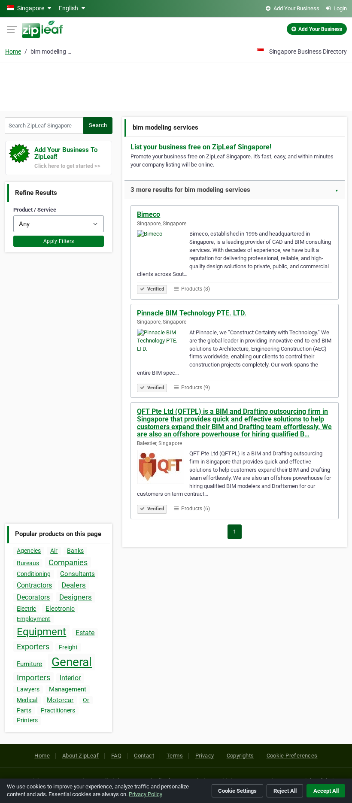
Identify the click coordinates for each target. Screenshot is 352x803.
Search (98, 125)
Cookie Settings (237, 791)
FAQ (116, 755)
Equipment (41, 632)
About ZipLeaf (80, 755)
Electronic (60, 608)
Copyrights (240, 755)
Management (67, 689)
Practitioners (58, 710)
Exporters (33, 646)
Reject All (285, 791)
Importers (33, 677)
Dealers (73, 585)
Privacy (204, 755)
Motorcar (60, 700)
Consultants (77, 574)
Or (86, 700)
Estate (85, 633)
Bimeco (148, 214)
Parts (24, 710)
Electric (26, 608)
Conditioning (34, 573)
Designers (75, 597)
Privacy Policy (145, 794)
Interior (70, 678)
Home (13, 51)
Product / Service (34, 209)
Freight (68, 647)
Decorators (33, 597)
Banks (75, 550)
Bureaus (28, 563)
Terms (175, 755)
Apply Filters (58, 241)
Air (54, 550)
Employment (33, 618)
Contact (144, 755)
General (72, 662)
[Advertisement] (176, 86)
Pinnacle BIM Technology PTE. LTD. (191, 313)
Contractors (34, 585)
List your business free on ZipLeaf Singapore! (200, 147)
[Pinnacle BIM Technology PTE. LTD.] (163, 347)
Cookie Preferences (292, 755)
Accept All (326, 791)
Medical (27, 700)
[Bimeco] (163, 248)
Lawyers (28, 689)
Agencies (29, 550)
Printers (27, 720)
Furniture (29, 664)
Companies (68, 562)
